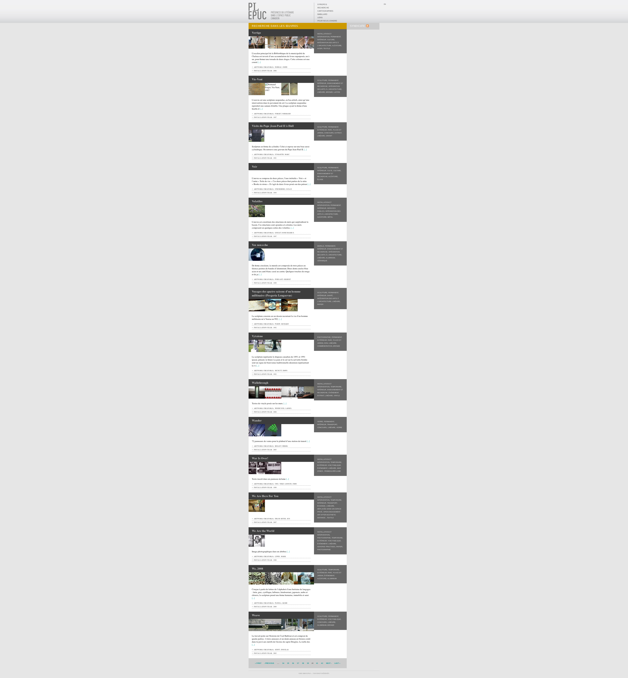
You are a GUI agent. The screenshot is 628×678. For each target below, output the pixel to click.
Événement (334, 393)
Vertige (256, 33)
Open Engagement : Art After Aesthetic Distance (329, 515)
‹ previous (269, 663)
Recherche (323, 8)
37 (298, 663)
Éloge (320, 179)
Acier (319, 48)
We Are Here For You (265, 496)
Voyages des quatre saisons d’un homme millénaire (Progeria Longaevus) (276, 293)
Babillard (322, 14)
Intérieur (321, 40)
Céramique (322, 261)
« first (258, 663)
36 (293, 663)
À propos (322, 4)
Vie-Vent (257, 79)
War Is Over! (260, 458)
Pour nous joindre (327, 21)
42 (322, 663)
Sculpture (322, 80)
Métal (330, 217)
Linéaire (321, 92)
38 (303, 663)
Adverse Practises (326, 547)
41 (317, 663)
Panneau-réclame (332, 471)
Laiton (337, 92)
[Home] (271, 19)
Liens (320, 17)
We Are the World (263, 531)
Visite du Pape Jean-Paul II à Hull (273, 126)
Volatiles (257, 201)
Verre (320, 421)
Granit (329, 136)
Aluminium (330, 258)
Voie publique (334, 465)
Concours (329, 133)
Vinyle (337, 395)
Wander (257, 420)
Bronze (329, 92)
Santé (330, 295)
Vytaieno (257, 336)
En (385, 4)
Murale (320, 246)
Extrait (338, 133)
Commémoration (324, 346)
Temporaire (336, 387)
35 (288, 663)
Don (326, 343)
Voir (254, 166)
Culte (329, 171)
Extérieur (322, 130)
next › (329, 663)
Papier (320, 304)
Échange (321, 506)
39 (308, 663)
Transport (332, 424)
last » (337, 663)
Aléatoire (336, 45)
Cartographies (325, 11)
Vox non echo (260, 245)
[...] (259, 62)
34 (283, 663)
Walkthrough (260, 383)
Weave (256, 615)
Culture (331, 40)
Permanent (336, 37)
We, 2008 (257, 568)
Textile (326, 48)
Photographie (324, 337)
